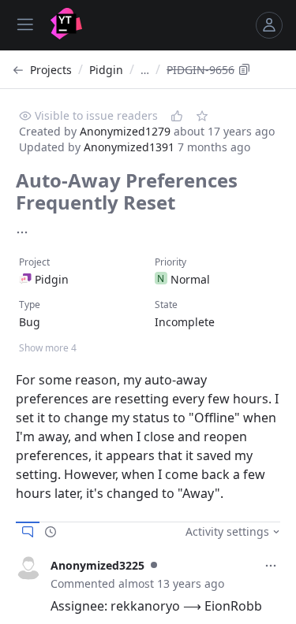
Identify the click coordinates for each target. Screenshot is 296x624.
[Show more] (22, 232)
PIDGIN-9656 (200, 69)
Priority (170, 262)
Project (34, 262)
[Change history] (50, 531)
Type (29, 304)
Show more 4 (48, 348)
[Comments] (27, 531)
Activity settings (227, 531)
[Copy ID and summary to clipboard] (245, 69)
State (166, 304)
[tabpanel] (148, 585)
